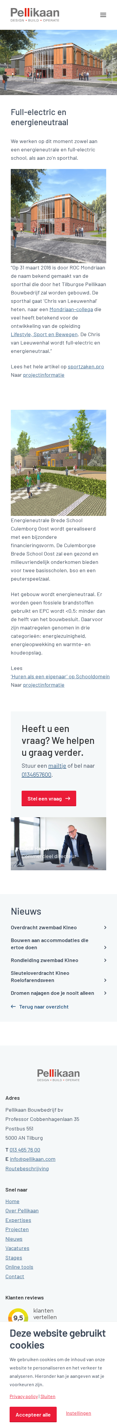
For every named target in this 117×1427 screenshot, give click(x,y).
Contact (14, 1276)
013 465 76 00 (25, 1149)
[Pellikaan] (35, 15)
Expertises (18, 1220)
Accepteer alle (33, 1414)
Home (12, 1201)
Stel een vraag (45, 798)
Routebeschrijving (27, 1168)
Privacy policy (24, 1396)
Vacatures (17, 1248)
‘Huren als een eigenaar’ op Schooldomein (60, 676)
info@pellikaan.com (33, 1158)
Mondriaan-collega (71, 309)
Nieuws (13, 1238)
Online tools (19, 1266)
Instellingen (78, 1413)
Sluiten (48, 1396)
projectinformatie (43, 374)
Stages (13, 1257)
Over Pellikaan (22, 1210)
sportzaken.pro (86, 366)
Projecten (17, 1229)
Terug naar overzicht (44, 1006)
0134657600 (36, 774)
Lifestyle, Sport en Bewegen (44, 334)
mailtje (57, 765)
